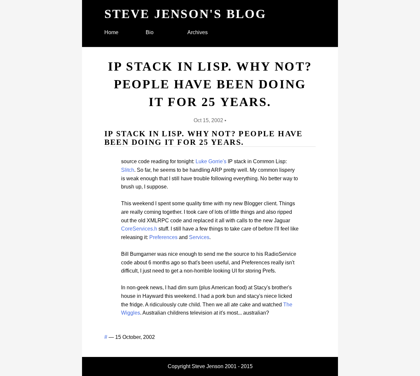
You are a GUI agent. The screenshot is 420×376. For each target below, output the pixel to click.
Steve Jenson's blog (185, 14)
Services (199, 237)
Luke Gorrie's (211, 161)
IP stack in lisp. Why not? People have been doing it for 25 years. (210, 84)
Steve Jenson (207, 366)
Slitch (127, 170)
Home (111, 32)
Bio (150, 32)
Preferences (163, 237)
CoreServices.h (139, 229)
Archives (197, 32)
